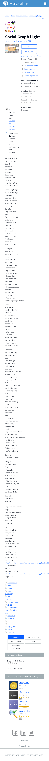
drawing (10, 624)
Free (20, 699)
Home (7, 16)
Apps (13, 16)
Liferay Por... (24, 692)
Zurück (41, 18)
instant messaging (9, 592)
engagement (12, 626)
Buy (29, 46)
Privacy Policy (24, 746)
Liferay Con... (24, 683)
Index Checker (24, 711)
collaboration (12, 583)
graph (10, 629)
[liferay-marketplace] (15, 3)
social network (8, 597)
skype (10, 605)
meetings (11, 632)
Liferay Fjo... (24, 701)
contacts (11, 618)
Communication (22, 16)
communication (13, 602)
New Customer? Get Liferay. (31, 56)
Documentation (29, 69)
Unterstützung (29, 72)
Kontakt (24, 740)
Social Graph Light (35, 16)
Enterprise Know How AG (18, 41)
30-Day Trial (29, 51)
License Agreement (31, 76)
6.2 (9, 621)
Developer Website (31, 66)
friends (10, 588)
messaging (11, 615)
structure (11, 585)
